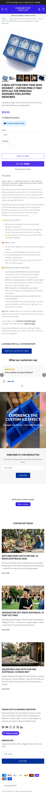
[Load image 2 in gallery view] (23, 50)
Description (6, 176)
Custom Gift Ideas (23, 523)
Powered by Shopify (26, 791)
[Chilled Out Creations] (23, 9)
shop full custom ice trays (17, 351)
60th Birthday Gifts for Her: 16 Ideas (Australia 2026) (20, 557)
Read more (6, 573)
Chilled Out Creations (12, 118)
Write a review (23, 504)
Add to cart (23, 156)
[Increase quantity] (13, 145)
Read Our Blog (29, 324)
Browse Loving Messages (27, 321)
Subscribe (23, 475)
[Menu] (2, 9)
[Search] (7, 9)
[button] (2, 375)
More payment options (23, 169)
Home (4, 19)
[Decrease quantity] (4, 145)
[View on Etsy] (4, 381)
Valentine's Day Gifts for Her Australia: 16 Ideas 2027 (19, 670)
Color (4, 130)
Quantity (5, 141)
